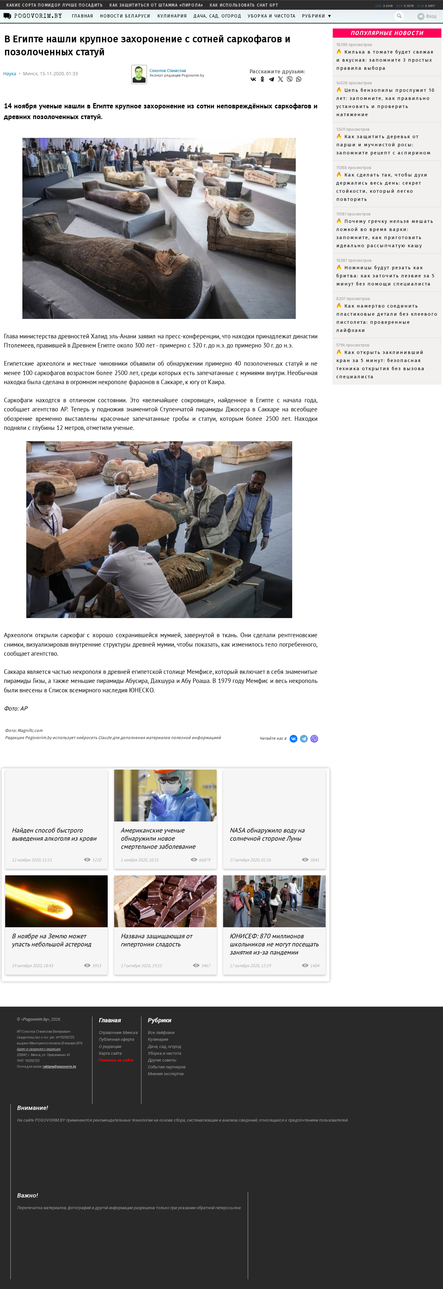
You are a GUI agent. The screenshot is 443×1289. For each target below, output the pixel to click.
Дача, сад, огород (217, 16)
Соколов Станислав (168, 70)
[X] (280, 79)
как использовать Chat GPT (244, 5)
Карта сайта (110, 1053)
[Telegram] (271, 79)
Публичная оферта (116, 1039)
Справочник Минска (118, 1032)
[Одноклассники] (262, 79)
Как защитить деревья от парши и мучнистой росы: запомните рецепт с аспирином (383, 145)
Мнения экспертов (166, 1073)
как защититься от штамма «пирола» (156, 5)
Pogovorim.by (35, 1019)
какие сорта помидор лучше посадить (54, 5)
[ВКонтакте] (253, 79)
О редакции (110, 1046)
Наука (9, 73)
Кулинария (172, 16)
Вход (431, 16)
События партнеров (167, 1066)
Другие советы (162, 1060)
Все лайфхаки (161, 1032)
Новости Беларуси (125, 16)
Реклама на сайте (116, 1060)
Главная (82, 16)
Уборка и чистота (271, 16)
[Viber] (289, 79)
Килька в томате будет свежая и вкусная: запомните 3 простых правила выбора (385, 60)
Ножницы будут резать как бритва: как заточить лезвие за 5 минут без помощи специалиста (385, 276)
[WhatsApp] (299, 79)
